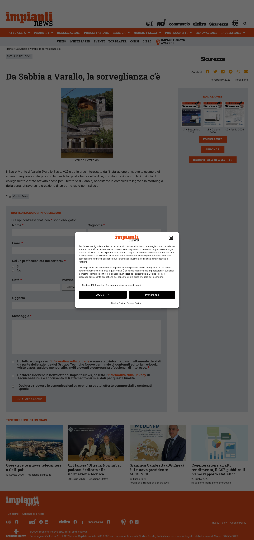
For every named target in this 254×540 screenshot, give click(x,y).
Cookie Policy (118, 303)
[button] (171, 238)
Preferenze (152, 294)
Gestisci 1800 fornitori (93, 285)
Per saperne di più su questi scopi (123, 285)
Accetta (103, 295)
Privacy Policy (134, 303)
